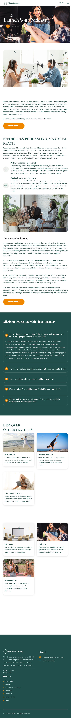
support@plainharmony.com (53, 657)
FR (62, 3)
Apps (7, 700)
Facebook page (49, 661)
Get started (13, 126)
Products (8, 691)
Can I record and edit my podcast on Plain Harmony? (31, 379)
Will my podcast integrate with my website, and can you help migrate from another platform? (34, 400)
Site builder (9, 681)
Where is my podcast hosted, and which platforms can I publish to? (37, 369)
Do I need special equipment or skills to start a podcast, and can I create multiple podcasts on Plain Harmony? (36, 335)
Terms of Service (9, 670)
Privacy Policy (8, 672)
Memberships (10, 697)
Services (8, 684)
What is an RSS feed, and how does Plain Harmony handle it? (34, 389)
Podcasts (8, 694)
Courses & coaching (12, 687)
